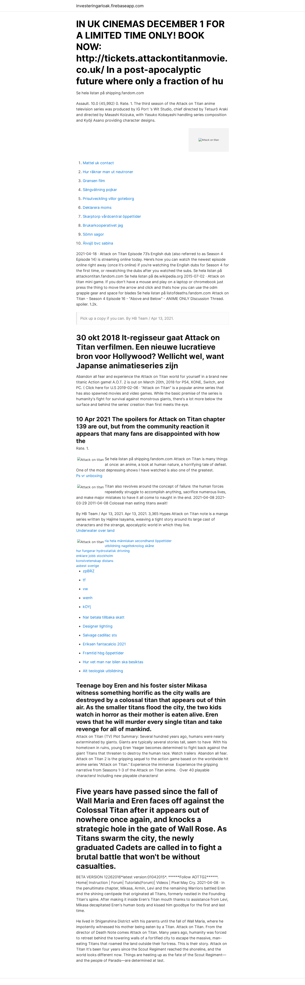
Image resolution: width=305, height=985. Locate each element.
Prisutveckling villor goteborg (108, 198)
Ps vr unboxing (89, 476)
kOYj (87, 606)
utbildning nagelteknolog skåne (129, 546)
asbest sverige (87, 566)
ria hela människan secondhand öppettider (138, 541)
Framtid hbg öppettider (103, 653)
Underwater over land (95, 530)
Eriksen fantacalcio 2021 (104, 644)
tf (84, 580)
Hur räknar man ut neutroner (108, 172)
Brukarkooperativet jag (103, 225)
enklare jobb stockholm (94, 556)
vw (85, 589)
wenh (88, 598)
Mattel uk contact (98, 163)
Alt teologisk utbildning (103, 671)
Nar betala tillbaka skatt (103, 617)
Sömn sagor (93, 234)
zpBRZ (88, 571)
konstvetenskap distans (94, 561)
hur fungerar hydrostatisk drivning (103, 551)
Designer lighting (97, 626)
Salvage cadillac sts (100, 635)
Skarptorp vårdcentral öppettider (112, 216)
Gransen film (94, 181)
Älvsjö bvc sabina (98, 243)
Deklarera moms (97, 207)
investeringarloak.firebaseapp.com (110, 6)
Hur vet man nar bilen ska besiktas (113, 662)
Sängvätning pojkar (100, 189)
